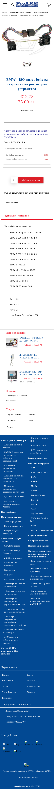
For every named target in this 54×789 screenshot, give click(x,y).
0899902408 (20, 722)
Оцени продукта (11, 202)
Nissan (34, 491)
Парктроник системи (11, 517)
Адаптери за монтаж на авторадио (14, 585)
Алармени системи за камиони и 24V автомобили (13, 479)
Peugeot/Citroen (38, 495)
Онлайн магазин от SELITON (27, 786)
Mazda (34, 486)
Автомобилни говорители (10, 563)
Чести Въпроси (9, 692)
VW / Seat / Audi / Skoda (39, 519)
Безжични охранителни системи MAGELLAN (40, 601)
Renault (34, 500)
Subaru (34, 504)
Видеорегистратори (37, 458)
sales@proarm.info (21, 711)
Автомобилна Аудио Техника (20, 12)
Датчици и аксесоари (14, 496)
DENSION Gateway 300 (42, 530)
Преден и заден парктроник (11, 532)
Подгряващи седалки (38, 546)
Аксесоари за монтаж (41, 12)
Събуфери (8, 575)
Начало (4, 12)
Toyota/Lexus (37, 514)
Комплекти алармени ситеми (40, 562)
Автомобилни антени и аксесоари (13, 631)
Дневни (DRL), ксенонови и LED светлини (9, 651)
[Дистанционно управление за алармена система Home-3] (12, 360)
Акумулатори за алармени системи (38, 592)
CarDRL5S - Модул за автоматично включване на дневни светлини (32, 339)
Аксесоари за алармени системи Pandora (11, 504)
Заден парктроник (12, 521)
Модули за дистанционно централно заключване (13, 489)
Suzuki (34, 509)
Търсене (31, 681)
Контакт (31, 675)
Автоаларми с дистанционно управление (10, 468)
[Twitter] (11, 727)
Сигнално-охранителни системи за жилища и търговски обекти (39, 554)
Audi (33, 468)
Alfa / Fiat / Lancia (39, 472)
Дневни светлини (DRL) (39, 439)
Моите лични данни (28, 777)
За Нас (5, 686)
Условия (31, 692)
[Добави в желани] (49, 172)
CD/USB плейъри (12, 546)
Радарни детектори (37, 535)
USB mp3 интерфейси (38, 463)
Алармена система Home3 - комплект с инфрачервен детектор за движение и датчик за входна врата (32, 373)
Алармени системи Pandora (12, 446)
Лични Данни (33, 686)
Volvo (33, 526)
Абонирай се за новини (17, 396)
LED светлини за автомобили (38, 451)
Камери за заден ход (38, 541)
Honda (34, 481)
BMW (33, 477)
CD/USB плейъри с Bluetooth (12, 551)
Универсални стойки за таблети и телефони (14, 610)
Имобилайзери (8, 512)
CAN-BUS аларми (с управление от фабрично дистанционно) (13, 456)
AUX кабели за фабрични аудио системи (10, 640)
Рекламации (8, 681)
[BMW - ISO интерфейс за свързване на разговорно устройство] (27, 56)
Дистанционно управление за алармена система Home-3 (30, 356)
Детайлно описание (17, 215)
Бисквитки (7, 698)
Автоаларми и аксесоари (13, 440)
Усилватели (9, 570)
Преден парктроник (13, 526)
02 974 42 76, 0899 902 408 (27, 716)
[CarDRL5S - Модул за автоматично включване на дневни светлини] (12, 343)
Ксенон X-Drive (38, 446)
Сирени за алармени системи (40, 584)
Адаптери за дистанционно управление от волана (14, 602)
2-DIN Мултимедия (13, 558)
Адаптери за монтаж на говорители (14, 592)
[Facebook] (5, 727)
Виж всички (11, 401)
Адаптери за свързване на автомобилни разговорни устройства (23, 15)
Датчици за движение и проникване (41, 577)
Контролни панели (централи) (39, 570)
